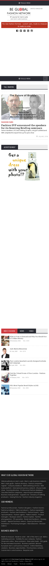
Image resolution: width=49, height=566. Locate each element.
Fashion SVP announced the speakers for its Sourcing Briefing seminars (23, 126)
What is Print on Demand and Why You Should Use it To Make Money (28, 337)
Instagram (32, 31)
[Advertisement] (24, 54)
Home (3, 564)
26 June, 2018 (43, 136)
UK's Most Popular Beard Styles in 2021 (24, 385)
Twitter (21, 31)
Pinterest (24, 31)
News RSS (28, 561)
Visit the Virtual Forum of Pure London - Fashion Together (27, 374)
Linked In (28, 31)
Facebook (17, 31)
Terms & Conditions (26, 564)
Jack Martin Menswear (18, 349)
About (9, 564)
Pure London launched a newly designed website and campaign (28, 362)
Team (15, 564)
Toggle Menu (25, 3)
